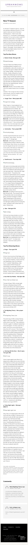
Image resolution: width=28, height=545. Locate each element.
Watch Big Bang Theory (16, 486)
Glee (16, 470)
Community (11, 467)
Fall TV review (13, 468)
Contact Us (11, 527)
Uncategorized (12, 466)
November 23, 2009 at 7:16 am (15, 508)
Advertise (18, 527)
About (4, 527)
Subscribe (5, 529)
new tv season (16, 471)
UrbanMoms (14, 5)
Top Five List (11, 472)
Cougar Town (17, 467)
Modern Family (10, 471)
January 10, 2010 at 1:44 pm (15, 488)
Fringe (13, 470)
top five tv (16, 472)
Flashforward (19, 468)
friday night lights (7, 470)
